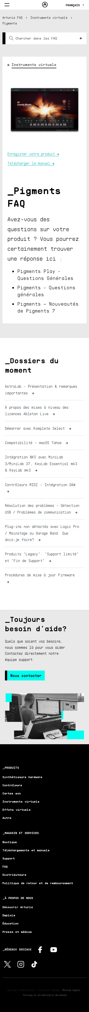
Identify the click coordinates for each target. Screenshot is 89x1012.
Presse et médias (17, 932)
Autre (6, 818)
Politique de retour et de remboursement (37, 883)
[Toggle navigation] (6, 5)
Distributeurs (14, 875)
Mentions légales (71, 990)
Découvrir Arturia (17, 907)
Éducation (10, 923)
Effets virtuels (16, 809)
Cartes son (11, 793)
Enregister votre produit (31, 154)
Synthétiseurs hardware (22, 777)
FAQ (5, 866)
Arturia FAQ (12, 18)
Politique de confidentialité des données (44, 994)
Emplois (8, 915)
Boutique (9, 842)
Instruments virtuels (48, 18)
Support (8, 858)
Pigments (9, 23)
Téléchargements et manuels (26, 850)
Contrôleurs (12, 785)
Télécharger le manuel (28, 163)
